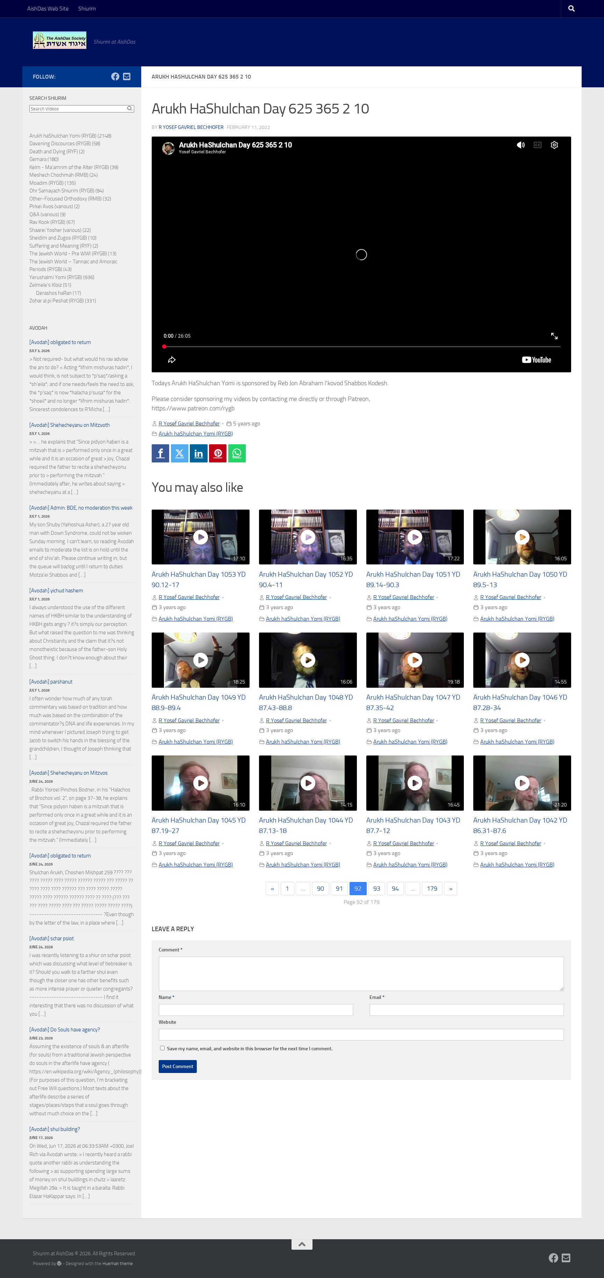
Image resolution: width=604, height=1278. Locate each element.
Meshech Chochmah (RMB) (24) (63, 175)
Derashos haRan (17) (58, 293)
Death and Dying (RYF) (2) (57, 151)
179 (432, 888)
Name (166, 997)
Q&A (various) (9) (47, 214)
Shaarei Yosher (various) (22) (60, 230)
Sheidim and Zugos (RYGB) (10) (62, 238)
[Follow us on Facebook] (115, 76)
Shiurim (87, 8)
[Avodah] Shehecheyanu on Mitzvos (68, 773)
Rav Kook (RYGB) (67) (52, 222)
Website (167, 1022)
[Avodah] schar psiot (51, 938)
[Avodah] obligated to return (60, 342)
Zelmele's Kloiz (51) (50, 285)
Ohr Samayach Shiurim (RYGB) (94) (66, 191)
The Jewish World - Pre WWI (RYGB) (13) (72, 253)
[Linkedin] (198, 453)
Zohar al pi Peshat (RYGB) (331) (62, 301)
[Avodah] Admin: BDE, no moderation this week (80, 508)
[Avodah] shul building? (54, 1129)
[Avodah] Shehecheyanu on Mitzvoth (69, 425)
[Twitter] (179, 453)
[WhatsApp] (237, 453)
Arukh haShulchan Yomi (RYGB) (196, 433)
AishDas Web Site (48, 8)
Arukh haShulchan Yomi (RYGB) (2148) (70, 136)
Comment (170, 950)
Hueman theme (117, 1263)
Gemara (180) (44, 159)
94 (395, 888)
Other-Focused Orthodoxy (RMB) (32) (70, 199)
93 (376, 888)
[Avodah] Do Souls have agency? (64, 1030)
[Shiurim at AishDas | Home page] (59, 40)
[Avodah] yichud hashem (56, 590)
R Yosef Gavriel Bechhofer (191, 127)
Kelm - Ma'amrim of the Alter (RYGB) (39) (73, 167)
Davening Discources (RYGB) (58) (64, 143)
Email (376, 997)
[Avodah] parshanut (50, 682)
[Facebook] (160, 453)
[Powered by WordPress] (59, 1263)
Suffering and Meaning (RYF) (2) (63, 246)
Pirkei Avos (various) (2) (54, 206)
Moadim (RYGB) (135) (52, 183)
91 (339, 888)
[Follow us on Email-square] (126, 76)
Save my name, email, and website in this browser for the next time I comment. (249, 1049)
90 (320, 888)
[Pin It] (217, 453)
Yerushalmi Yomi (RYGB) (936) (61, 277)
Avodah (38, 328)
